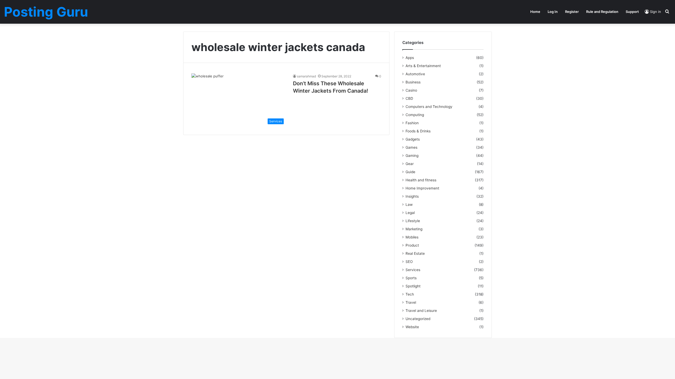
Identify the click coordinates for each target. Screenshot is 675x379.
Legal (410, 213)
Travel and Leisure (421, 310)
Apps (410, 58)
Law (409, 204)
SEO (409, 262)
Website (412, 327)
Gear (410, 164)
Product (412, 245)
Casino (411, 90)
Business (413, 82)
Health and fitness (421, 180)
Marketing (414, 229)
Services (413, 270)
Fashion (412, 123)
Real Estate (415, 253)
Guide (410, 172)
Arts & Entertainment (423, 66)
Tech (410, 294)
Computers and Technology (429, 106)
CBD (409, 98)
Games (411, 147)
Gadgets (413, 139)
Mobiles (412, 237)
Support (632, 11)
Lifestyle (413, 221)
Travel (411, 302)
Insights (412, 196)
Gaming (412, 155)
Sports (411, 278)
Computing (415, 115)
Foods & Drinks (418, 131)
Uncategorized (418, 319)
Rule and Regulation (602, 11)
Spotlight (413, 286)
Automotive (415, 74)
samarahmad (306, 76)
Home (535, 11)
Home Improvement (422, 188)
